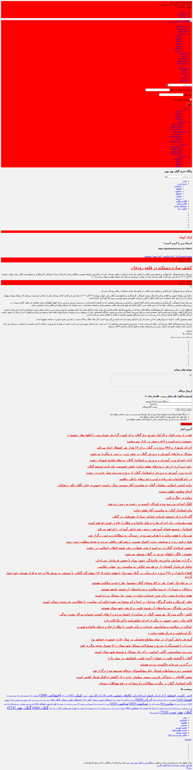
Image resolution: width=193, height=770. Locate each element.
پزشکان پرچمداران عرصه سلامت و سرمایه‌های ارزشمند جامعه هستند (146, 589)
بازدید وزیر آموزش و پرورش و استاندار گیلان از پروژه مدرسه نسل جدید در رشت (139, 472)
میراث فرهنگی (104, 708)
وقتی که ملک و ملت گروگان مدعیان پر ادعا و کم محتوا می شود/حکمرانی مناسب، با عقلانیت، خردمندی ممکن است (117, 602)
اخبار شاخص (168, 256)
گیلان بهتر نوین (176, 712)
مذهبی (178, 46)
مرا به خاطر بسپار (181, 99)
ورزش (178, 51)
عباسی (60, 704)
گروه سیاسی (175, 151)
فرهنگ (178, 43)
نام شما (153, 404)
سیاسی (178, 41)
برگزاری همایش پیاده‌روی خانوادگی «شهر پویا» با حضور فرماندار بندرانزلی (143, 560)
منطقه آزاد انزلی (118, 708)
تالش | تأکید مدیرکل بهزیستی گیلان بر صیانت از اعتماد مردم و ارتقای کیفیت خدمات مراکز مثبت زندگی (125, 614)
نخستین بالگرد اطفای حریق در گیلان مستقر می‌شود (158, 554)
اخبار (184, 109)
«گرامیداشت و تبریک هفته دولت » (170, 633)
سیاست (138, 703)
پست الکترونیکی (149, 407)
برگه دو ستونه (175, 141)
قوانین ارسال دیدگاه (183, 410)
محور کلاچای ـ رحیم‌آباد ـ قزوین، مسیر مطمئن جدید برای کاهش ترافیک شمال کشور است (134, 677)
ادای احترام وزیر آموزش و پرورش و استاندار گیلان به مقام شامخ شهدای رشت (141, 460)
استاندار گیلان (22, 696)
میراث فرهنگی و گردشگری (87, 708)
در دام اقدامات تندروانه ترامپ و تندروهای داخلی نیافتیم (155, 479)
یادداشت (183, 58)
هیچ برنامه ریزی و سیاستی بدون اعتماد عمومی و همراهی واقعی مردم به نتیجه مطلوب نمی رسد (129, 541)
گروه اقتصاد (176, 149)
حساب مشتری (175, 129)
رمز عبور (188, 94)
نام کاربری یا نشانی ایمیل (181, 90)
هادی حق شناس (67, 708)
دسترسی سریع (180, 131)
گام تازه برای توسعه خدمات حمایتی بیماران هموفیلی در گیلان (152, 516)
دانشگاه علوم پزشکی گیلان (97, 700)
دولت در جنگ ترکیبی (178, 497)
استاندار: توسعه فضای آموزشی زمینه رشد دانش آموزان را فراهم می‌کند (145, 529)
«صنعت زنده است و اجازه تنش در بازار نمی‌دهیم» (159, 441)
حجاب (116, 700)
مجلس (132, 708)
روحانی (184, 704)
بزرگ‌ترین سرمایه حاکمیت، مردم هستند (166, 664)
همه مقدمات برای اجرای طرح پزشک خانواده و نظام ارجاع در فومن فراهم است (140, 523)
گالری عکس (181, 63)
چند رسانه (182, 121)
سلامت (167, 703)
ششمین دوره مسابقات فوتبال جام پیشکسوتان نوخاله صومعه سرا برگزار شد (142, 670)
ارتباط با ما (182, 14)
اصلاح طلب (11, 696)
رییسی (177, 704)
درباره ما (183, 17)
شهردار (106, 704)
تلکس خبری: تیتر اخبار (177, 735)
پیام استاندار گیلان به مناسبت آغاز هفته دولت (163, 510)
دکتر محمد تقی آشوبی (20, 700)
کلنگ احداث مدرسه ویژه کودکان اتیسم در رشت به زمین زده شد (150, 504)
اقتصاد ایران (169, 700)
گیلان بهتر (19, 708)
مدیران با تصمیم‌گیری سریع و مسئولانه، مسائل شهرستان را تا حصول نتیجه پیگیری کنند (136, 645)
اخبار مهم (182, 31)
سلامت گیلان (154, 704)
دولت (46, 700)
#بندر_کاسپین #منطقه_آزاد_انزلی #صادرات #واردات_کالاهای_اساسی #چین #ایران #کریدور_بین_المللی (130, 695)
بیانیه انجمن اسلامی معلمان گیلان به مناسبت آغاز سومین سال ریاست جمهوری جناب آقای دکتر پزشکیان (125, 485)
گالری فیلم (182, 61)
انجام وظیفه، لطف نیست (175, 491)
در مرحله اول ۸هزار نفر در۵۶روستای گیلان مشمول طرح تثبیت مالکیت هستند (142, 583)
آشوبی (65, 696)
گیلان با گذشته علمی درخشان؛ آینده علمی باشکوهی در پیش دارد (150, 658)
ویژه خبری (182, 33)
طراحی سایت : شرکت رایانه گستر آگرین (174, 765)
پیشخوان (148, 256)
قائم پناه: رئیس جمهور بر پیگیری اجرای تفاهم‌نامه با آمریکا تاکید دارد (148, 620)
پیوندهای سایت (175, 136)
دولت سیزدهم (37, 700)
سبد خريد (177, 139)
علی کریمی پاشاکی (46, 704)
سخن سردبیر (181, 28)
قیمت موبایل (181, 733)
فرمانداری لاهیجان (163, 708)
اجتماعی (177, 36)
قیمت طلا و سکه (179, 730)
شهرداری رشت (85, 704)
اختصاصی (182, 53)
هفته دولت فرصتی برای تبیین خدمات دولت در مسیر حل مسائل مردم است (143, 595)
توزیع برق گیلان (128, 700)
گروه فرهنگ (176, 154)
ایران (143, 699)
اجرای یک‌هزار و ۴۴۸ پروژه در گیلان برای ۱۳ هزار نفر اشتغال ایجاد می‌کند (144, 447)
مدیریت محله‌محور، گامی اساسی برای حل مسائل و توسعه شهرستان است (143, 652)
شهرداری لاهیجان (70, 704)
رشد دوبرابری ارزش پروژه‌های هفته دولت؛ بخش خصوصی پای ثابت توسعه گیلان (139, 466)
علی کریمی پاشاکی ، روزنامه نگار (20, 704)
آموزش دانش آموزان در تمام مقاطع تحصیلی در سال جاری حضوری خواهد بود (141, 639)
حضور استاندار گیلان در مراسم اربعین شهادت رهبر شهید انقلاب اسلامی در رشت (139, 548)
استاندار (34, 696)
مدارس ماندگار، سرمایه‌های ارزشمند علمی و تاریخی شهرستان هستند (146, 608)
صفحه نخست (181, 26)
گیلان (184, 56)
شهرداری (97, 704)
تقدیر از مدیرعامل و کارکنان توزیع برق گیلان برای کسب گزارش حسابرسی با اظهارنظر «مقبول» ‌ (129, 435)
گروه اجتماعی (175, 146)
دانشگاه (178, 48)
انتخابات (157, 700)
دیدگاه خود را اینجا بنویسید (156, 401)
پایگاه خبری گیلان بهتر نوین (141, 763)
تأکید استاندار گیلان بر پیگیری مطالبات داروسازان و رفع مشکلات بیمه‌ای (145, 683)
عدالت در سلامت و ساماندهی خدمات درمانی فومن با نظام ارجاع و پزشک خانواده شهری (134, 627)
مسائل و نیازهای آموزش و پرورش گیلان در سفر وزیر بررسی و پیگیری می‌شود (141, 454)
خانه (185, 718)
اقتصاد (178, 38)
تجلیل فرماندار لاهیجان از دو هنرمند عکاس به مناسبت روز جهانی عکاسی (145, 566)
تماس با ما (176, 134)
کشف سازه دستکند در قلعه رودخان (161, 267)
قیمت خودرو (181, 728)
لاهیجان (143, 708)
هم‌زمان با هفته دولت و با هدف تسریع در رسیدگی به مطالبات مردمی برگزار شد (140, 535)
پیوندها (184, 12)
